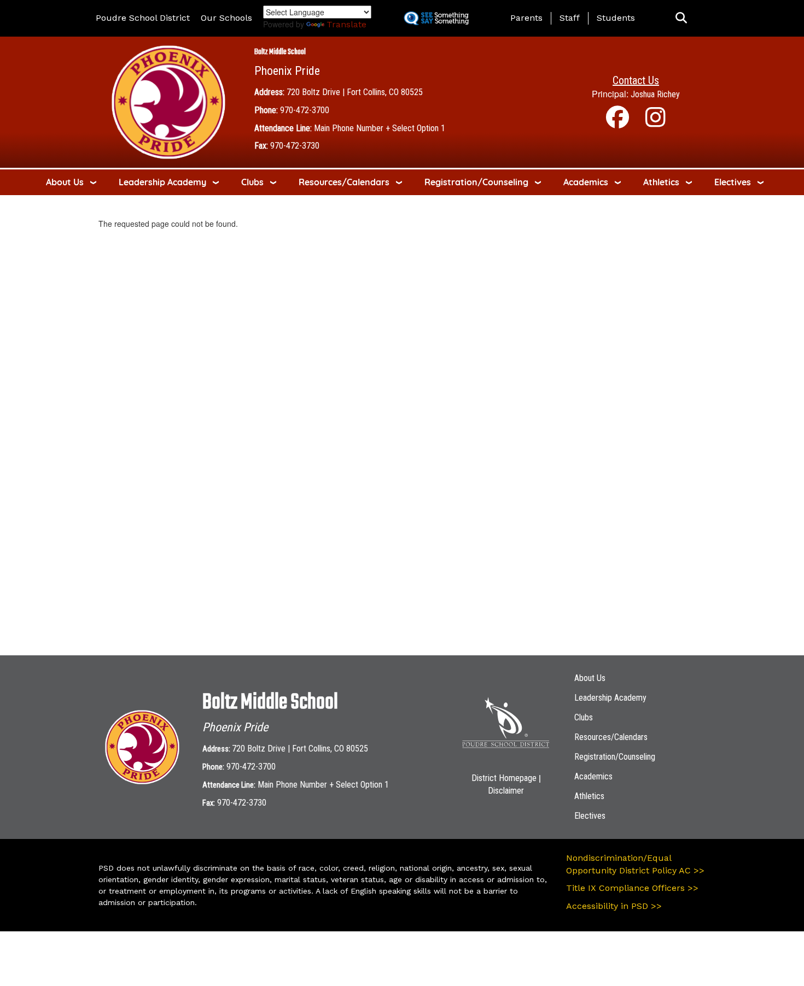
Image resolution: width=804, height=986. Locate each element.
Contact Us (636, 80)
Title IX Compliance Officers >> (632, 888)
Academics (585, 182)
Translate (346, 24)
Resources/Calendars (344, 182)
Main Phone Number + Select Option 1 (379, 128)
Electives (732, 182)
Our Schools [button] (226, 18)
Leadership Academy (162, 182)
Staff (570, 18)
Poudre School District (143, 18)
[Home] (168, 101)
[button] (681, 18)
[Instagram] (655, 123)
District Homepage (504, 778)
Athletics (661, 182)
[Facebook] (617, 123)
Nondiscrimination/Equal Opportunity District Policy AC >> (635, 864)
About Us (65, 182)
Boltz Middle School (280, 52)
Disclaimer (506, 790)
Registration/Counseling (476, 182)
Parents (526, 18)
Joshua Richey (655, 94)
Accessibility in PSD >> (614, 906)
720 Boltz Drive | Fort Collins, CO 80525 (355, 92)
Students (616, 18)
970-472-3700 (304, 110)
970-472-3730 (294, 145)
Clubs (252, 182)
